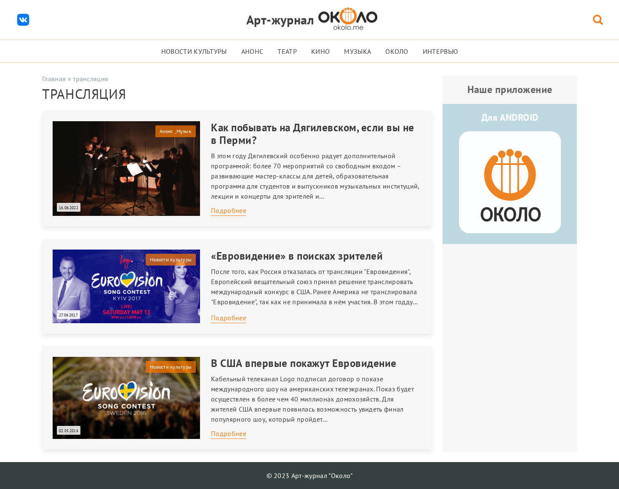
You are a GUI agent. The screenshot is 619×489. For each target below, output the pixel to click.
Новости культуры (194, 51)
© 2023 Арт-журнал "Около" (310, 475)
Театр (287, 51)
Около (396, 51)
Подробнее (228, 210)
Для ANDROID (510, 117)
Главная (54, 78)
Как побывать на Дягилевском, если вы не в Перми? (312, 133)
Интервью (440, 51)
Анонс (252, 51)
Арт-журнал (280, 19)
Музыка (357, 51)
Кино (320, 51)
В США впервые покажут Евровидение (304, 363)
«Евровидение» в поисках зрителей (297, 256)
